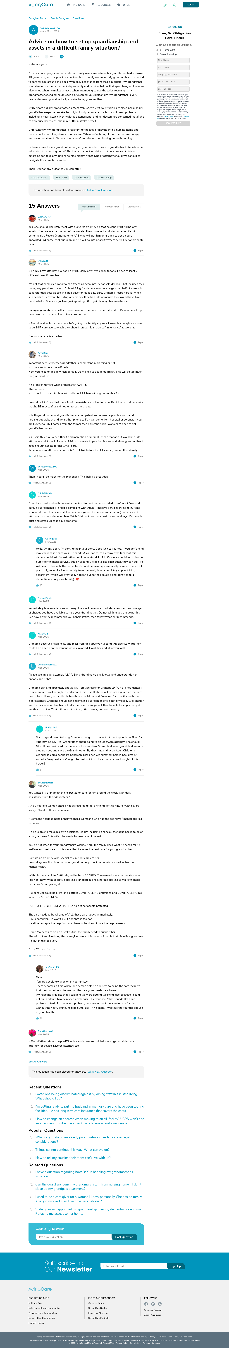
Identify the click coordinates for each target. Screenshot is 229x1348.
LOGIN (190, 4)
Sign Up (176, 1266)
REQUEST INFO (173, 123)
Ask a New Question (99, 190)
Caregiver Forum (96, 1303)
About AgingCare (152, 1314)
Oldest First (134, 206)
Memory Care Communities (42, 1318)
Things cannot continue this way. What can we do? (72, 1150)
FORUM (126, 5)
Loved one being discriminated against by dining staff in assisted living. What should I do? (86, 1096)
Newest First (112, 206)
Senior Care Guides (97, 1308)
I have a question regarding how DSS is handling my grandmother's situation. (84, 1174)
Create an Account (153, 1309)
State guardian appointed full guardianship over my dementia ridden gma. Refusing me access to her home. (88, 1211)
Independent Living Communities (44, 1308)
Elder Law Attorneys (98, 1313)
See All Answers (38, 1061)
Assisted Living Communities (43, 1313)
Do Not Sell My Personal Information (145, 1343)
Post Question (124, 1237)
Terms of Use (108, 1343)
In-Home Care (167, 50)
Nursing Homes (36, 1323)
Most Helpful (89, 206)
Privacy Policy (169, 117)
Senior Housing (168, 54)
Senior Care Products (98, 1318)
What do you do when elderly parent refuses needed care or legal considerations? (82, 1139)
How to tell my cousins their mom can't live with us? (73, 1158)
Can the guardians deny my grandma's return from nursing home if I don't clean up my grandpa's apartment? (88, 1186)
